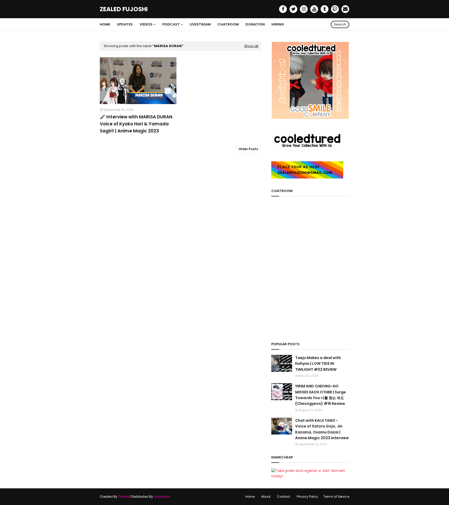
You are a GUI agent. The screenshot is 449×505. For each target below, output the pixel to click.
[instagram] (304, 9)
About (265, 496)
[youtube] (314, 9)
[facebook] (283, 9)
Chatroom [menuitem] (228, 24)
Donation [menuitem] (255, 24)
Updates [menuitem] (125, 24)
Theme (123, 496)
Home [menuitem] (105, 24)
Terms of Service (336, 496)
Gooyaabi (162, 496)
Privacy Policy (307, 496)
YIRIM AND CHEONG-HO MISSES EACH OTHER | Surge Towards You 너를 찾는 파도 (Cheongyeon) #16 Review (320, 394)
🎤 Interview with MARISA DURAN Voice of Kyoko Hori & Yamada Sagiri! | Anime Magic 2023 (136, 124)
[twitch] (335, 9)
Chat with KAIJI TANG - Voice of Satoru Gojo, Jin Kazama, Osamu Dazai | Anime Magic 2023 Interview (322, 429)
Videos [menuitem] (146, 24)
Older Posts (248, 149)
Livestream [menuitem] (200, 24)
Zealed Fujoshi (124, 9)
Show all (251, 45)
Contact (283, 496)
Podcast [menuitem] (171, 24)
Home (250, 496)
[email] (345, 9)
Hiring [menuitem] (278, 24)
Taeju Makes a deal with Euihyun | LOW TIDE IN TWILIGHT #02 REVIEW (318, 363)
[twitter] (293, 9)
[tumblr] (324, 9)
